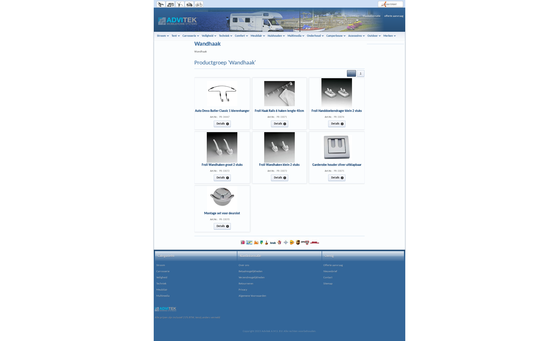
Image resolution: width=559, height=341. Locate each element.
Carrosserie (162, 271)
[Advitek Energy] (180, 4)
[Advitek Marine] (161, 4)
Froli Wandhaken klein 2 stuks (279, 165)
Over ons (244, 265)
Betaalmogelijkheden (250, 271)
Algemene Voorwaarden (252, 295)
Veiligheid (161, 277)
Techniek (161, 283)
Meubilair (161, 289)
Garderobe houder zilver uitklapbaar (336, 165)
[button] (351, 73)
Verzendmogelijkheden (252, 277)
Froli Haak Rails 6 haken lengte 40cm (279, 111)
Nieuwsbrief (330, 271)
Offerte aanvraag (333, 265)
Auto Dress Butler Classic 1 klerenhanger (222, 111)
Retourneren (246, 283)
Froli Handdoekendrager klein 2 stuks (337, 111)
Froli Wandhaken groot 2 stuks (222, 165)
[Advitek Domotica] (189, 4)
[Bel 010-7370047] (390, 4)
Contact (327, 277)
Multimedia (162, 295)
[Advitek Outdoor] (199, 4)
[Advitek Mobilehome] (170, 4)
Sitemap (328, 283)
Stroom (160, 265)
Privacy (243, 289)
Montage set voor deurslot (222, 213)
